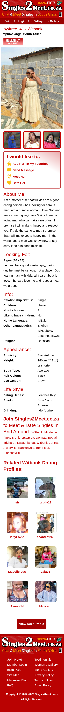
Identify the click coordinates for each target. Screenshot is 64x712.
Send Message (23, 170)
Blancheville (11, 453)
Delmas (41, 437)
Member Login (17, 664)
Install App (14, 669)
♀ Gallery (37, 21)
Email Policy (42, 685)
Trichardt (9, 442)
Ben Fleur (42, 447)
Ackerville (10, 447)
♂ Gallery (53, 21)
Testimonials (42, 659)
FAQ (10, 685)
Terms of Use (43, 680)
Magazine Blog (17, 680)
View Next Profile (31, 624)
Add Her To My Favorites (30, 163)
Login (21, 21)
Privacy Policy (44, 675)
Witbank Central (47, 442)
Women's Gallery (46, 664)
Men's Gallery (43, 669)
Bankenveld (26, 447)
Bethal (52, 437)
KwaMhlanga (26, 442)
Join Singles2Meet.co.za (31, 418)
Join (7, 21)
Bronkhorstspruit (23, 437)
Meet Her (19, 176)
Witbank (37, 432)
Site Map (13, 675)
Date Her (19, 183)
